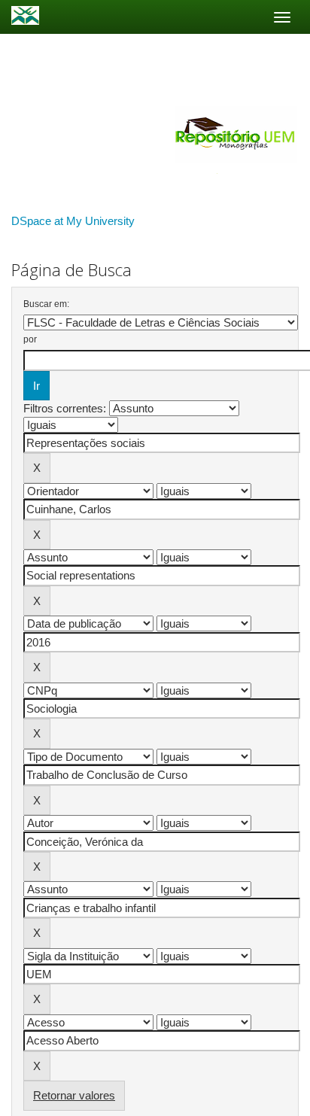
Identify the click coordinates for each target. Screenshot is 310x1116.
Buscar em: (46, 304)
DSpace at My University (73, 220)
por (30, 339)
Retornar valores (74, 1095)
